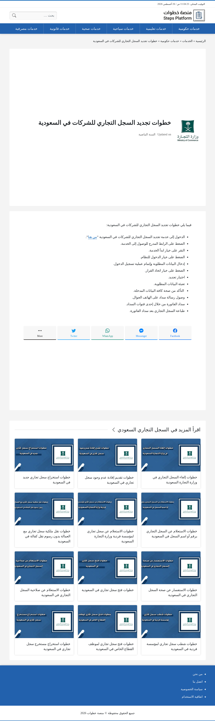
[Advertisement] (108, 83)
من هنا (92, 237)
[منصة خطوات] (184, 15)
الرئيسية (201, 41)
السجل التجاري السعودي (143, 429)
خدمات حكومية (169, 41)
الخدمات (187, 41)
